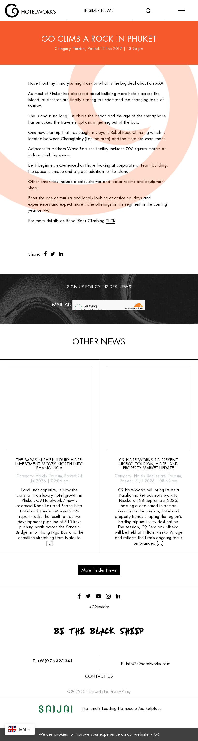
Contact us (99, 676)
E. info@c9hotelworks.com (145, 664)
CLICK (110, 221)
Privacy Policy (120, 692)
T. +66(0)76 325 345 (52, 661)
